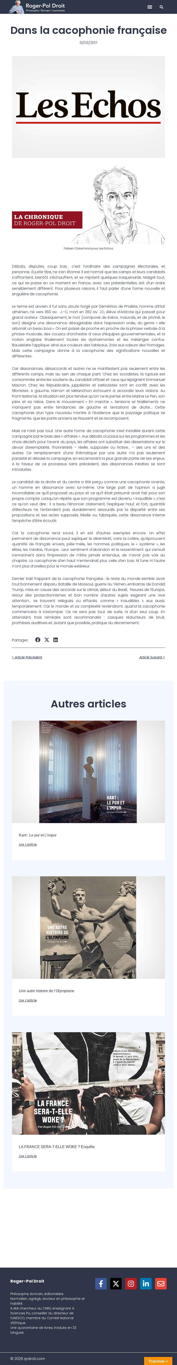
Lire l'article (28, 844)
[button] (150, 7)
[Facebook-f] (101, 1283)
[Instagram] (131, 1283)
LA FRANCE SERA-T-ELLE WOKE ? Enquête (57, 1147)
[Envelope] (161, 1283)
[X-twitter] (116, 1283)
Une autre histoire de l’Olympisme (46, 991)
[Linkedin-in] (146, 1283)
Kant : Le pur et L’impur (37, 835)
